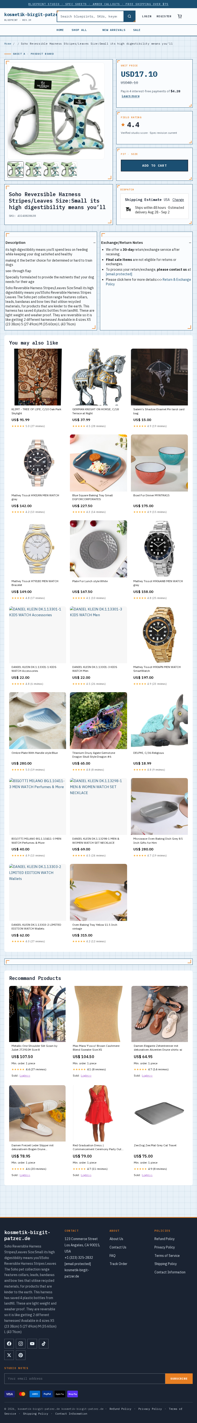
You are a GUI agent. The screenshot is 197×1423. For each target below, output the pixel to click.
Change (178, 200)
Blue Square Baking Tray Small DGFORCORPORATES (92, 497)
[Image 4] (69, 169)
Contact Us (118, 1247)
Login (146, 16)
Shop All (79, 30)
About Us (116, 1239)
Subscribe (179, 1378)
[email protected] (119, 274)
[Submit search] (129, 16)
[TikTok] (44, 1343)
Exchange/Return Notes (122, 242)
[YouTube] (32, 1343)
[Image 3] (51, 169)
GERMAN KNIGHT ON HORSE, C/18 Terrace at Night (95, 411)
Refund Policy (164, 1239)
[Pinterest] (20, 1355)
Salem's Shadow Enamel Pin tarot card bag (159, 411)
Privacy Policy (164, 1247)
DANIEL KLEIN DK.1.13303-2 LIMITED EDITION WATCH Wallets (36, 926)
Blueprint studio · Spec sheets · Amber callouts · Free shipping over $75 (98, 4)
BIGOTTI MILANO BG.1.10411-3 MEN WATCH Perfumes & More (36, 840)
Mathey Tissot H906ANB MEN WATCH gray (158, 583)
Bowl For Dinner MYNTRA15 (151, 495)
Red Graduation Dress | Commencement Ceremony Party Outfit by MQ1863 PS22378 (98, 1147)
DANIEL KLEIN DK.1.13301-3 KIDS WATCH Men (94, 669)
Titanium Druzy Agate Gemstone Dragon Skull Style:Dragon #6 (93, 754)
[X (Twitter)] (9, 1355)
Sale (137, 30)
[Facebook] (9, 1343)
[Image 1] (15, 169)
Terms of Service (167, 1255)
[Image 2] (33, 169)
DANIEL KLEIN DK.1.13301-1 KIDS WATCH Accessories (34, 669)
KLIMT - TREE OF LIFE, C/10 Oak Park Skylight (36, 411)
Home (60, 30)
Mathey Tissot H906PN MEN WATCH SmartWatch (157, 669)
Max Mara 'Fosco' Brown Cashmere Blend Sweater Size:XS (96, 1047)
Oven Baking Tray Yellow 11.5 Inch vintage (94, 926)
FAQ (113, 1255)
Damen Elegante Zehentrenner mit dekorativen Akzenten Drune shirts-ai (158, 1047)
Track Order (118, 1264)
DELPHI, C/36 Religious (148, 753)
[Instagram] (20, 1343)
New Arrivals (113, 30)
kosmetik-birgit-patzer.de (36, 16)
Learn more (131, 96)
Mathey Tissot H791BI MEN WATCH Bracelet (35, 583)
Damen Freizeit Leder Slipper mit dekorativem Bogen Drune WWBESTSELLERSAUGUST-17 (33, 1147)
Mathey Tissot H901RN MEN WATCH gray (35, 497)
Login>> (25, 1075)
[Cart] (179, 16)
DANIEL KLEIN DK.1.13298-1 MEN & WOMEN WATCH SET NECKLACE (95, 840)
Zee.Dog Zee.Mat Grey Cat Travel (155, 1145)
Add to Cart (154, 166)
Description (15, 242)
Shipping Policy (165, 1264)
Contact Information (169, 1272)
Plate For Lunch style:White (90, 581)
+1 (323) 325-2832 (79, 1257)
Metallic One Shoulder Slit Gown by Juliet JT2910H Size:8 (34, 1047)
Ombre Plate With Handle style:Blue (35, 753)
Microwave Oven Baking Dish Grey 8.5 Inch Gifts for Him (158, 840)
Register (164, 16)
